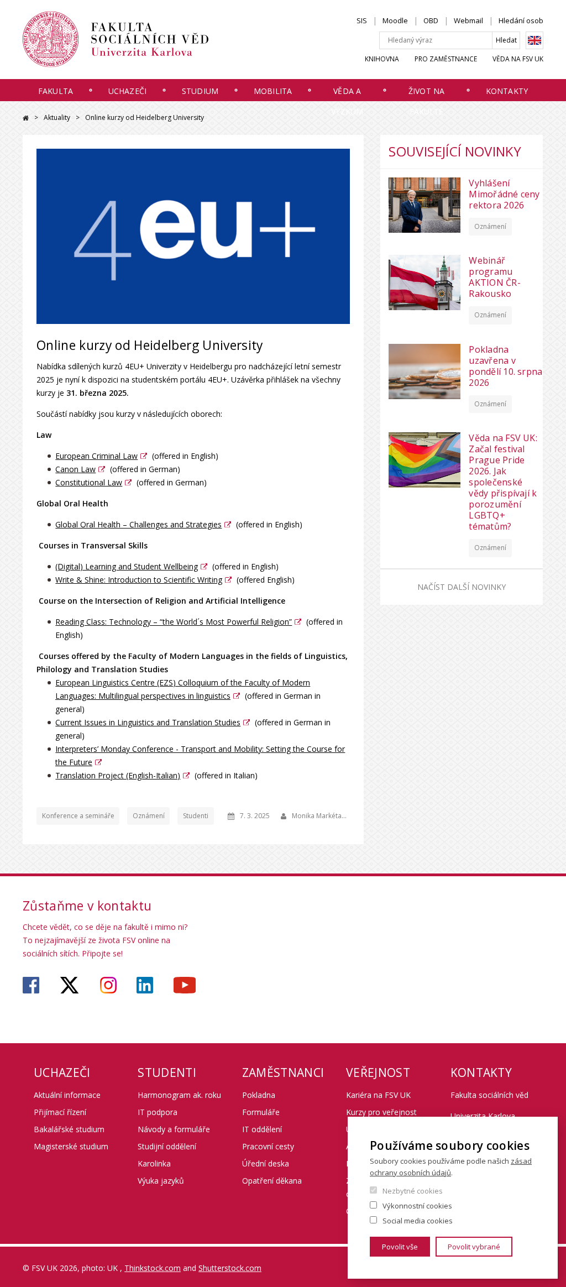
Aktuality (57, 117)
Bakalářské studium (69, 1129)
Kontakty (507, 91)
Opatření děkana (272, 1180)
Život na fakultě (426, 101)
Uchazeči (127, 91)
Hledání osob (521, 20)
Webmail (468, 20)
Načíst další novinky (461, 587)
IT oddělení (262, 1129)
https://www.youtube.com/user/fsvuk (185, 985)
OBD (430, 20)
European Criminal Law (96, 456)
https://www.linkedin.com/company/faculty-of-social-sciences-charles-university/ (145, 985)
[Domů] (115, 39)
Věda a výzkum (347, 101)
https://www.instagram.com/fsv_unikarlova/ (108, 985)
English (534, 40)
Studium (200, 91)
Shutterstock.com (229, 1268)
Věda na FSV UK (517, 59)
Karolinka (154, 1163)
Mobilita (273, 91)
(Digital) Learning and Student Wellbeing (126, 566)
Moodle (395, 20)
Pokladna (258, 1095)
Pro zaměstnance (446, 59)
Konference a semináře (78, 815)
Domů (26, 118)
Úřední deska (265, 1163)
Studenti (195, 815)
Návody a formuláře (174, 1129)
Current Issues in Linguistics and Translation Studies (147, 722)
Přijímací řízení (60, 1112)
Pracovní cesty (268, 1146)
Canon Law (75, 469)
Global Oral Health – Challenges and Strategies (138, 524)
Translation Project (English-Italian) (117, 775)
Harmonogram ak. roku (179, 1095)
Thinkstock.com (152, 1268)
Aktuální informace (67, 1095)
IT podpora (157, 1112)
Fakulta (55, 91)
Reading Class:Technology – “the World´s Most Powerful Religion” (173, 621)
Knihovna (382, 59)
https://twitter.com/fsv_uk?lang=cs (69, 985)
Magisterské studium (71, 1146)
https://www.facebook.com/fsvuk (31, 985)
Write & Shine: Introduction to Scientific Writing (138, 579)
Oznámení (149, 815)
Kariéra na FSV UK (378, 1095)
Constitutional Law (88, 482)
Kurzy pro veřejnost (381, 1112)
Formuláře (261, 1112)
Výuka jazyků (161, 1180)
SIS (362, 20)
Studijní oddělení (167, 1146)
